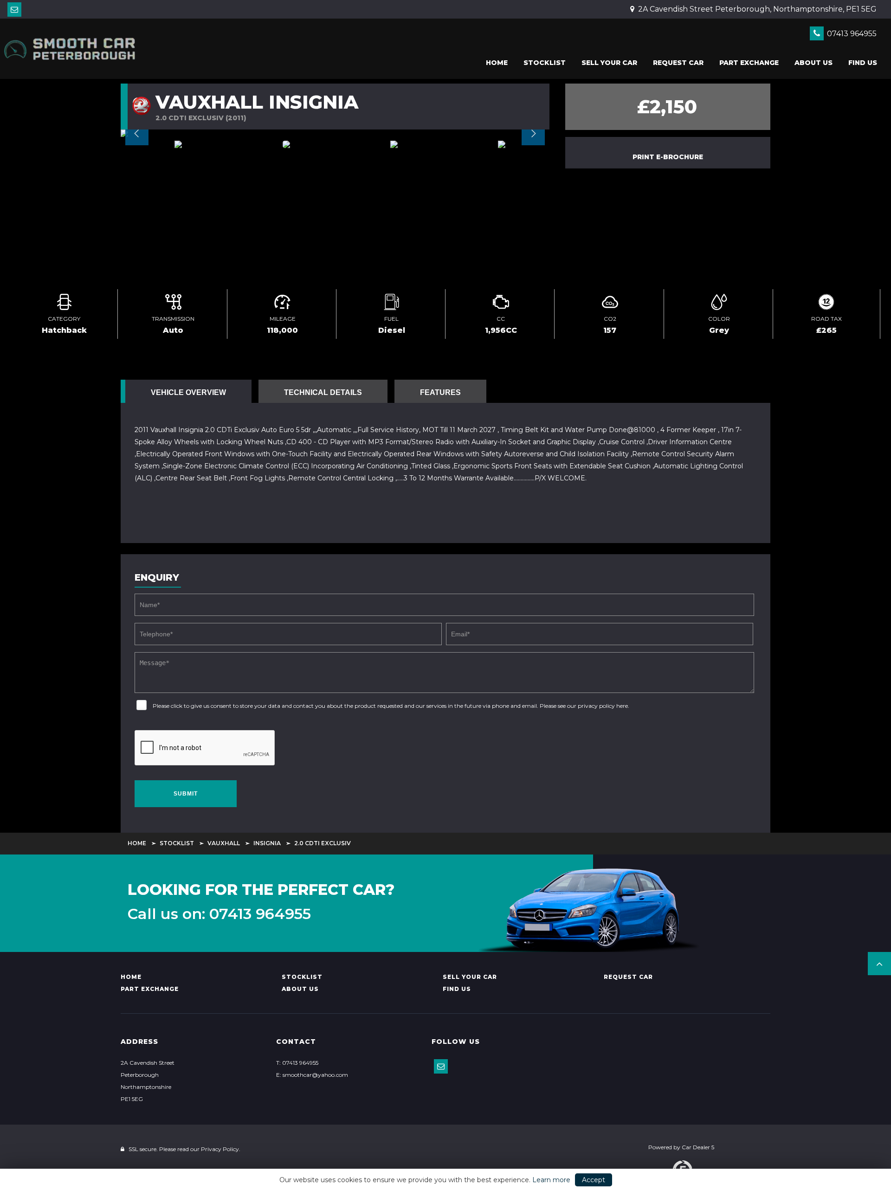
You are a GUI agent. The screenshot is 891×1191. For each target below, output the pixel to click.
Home (497, 62)
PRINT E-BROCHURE (668, 157)
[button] (879, 963)
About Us (813, 62)
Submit (186, 793)
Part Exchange (749, 62)
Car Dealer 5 (698, 1147)
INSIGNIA (267, 843)
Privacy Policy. (220, 1149)
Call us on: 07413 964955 (219, 913)
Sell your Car (609, 62)
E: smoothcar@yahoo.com (312, 1074)
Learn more (551, 1180)
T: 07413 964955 (297, 1062)
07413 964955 (851, 33)
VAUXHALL (223, 843)
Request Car (678, 62)
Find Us (862, 62)
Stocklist (544, 62)
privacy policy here (603, 705)
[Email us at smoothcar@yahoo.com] (14, 9)
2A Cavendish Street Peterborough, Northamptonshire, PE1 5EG (756, 9)
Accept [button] (593, 1180)
